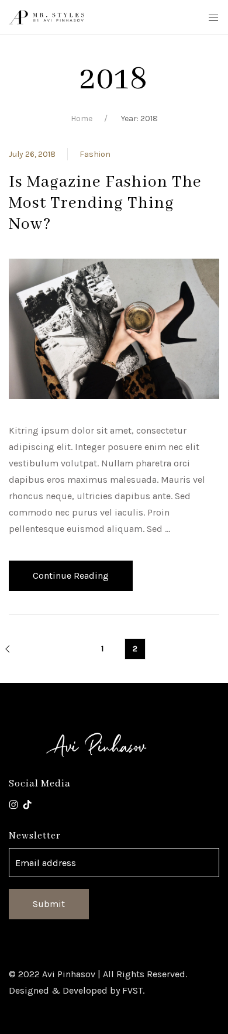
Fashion (95, 154)
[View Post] (114, 328)
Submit (49, 903)
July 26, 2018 (32, 154)
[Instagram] (13, 804)
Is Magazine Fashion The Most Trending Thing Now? (105, 203)
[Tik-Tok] (27, 804)
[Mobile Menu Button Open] (213, 18)
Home (81, 118)
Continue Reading (71, 575)
